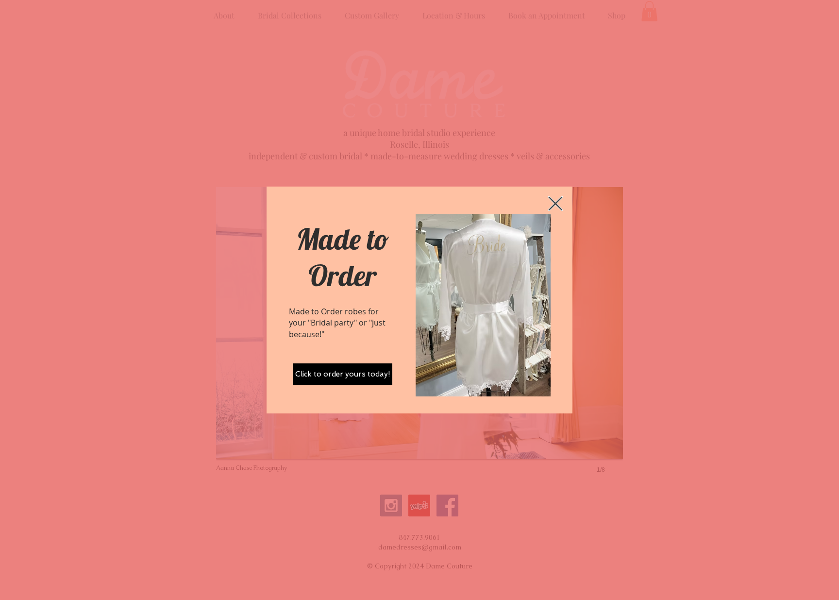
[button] (555, 203)
